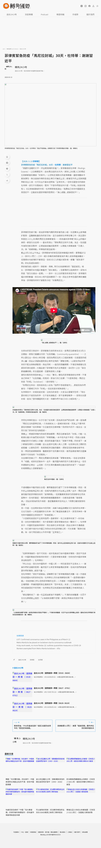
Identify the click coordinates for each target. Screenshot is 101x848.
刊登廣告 (16, 832)
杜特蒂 (40, 660)
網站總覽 (85, 832)
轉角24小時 (21, 67)
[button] (82, 6)
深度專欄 (29, 14)
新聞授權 (33, 832)
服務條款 (41, 832)
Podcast (44, 14)
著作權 (47, 832)
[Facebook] (7, 162)
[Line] (7, 168)
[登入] (93, 6)
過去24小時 (12, 14)
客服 (26, 832)
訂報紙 (70, 832)
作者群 (75, 14)
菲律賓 (32, 660)
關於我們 (90, 14)
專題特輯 (60, 14)
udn (4, 49)
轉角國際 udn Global (12, 49)
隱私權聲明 (54, 832)
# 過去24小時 (18, 667)
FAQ (22, 832)
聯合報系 (62, 832)
